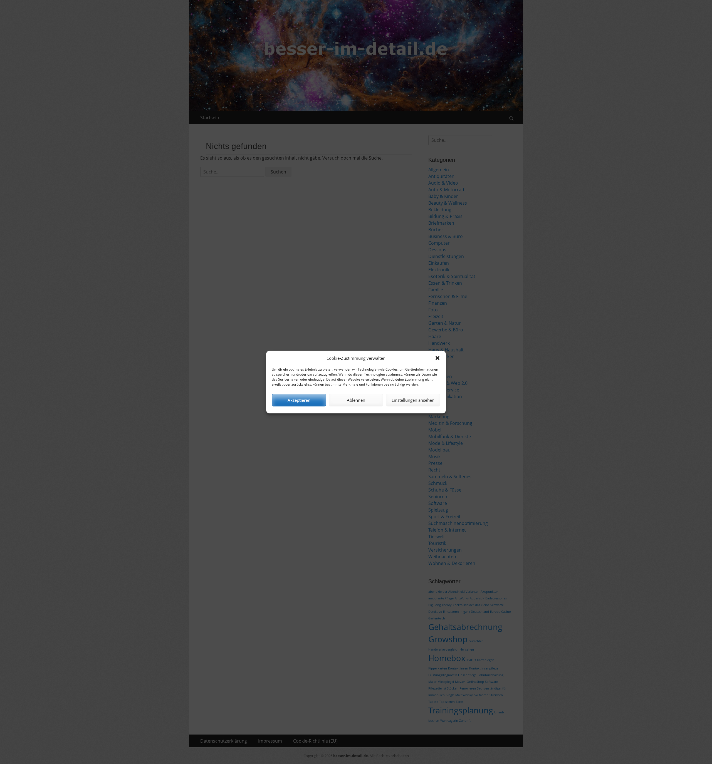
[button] (437, 358)
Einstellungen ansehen (413, 400)
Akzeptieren (299, 400)
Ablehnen (356, 400)
